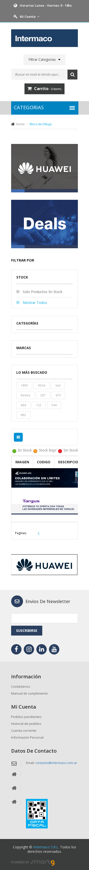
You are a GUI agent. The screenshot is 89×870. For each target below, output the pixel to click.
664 (23, 405)
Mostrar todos (34, 302)
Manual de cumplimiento (29, 693)
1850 (24, 385)
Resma (25, 395)
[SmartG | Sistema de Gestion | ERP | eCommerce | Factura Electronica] (42, 862)
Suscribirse (26, 630)
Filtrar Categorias (42, 59)
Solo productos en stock (42, 291)
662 (23, 415)
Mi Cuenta (28, 16)
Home (20, 124)
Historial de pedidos (26, 723)
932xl (41, 385)
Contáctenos (20, 686)
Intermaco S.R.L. (46, 847)
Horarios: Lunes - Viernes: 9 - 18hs (46, 5)
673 (58, 395)
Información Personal (27, 737)
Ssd (57, 385)
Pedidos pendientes (26, 717)
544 (54, 405)
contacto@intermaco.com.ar (56, 763)
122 (38, 405)
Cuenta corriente (23, 730)
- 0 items (48, 88)
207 (42, 395)
